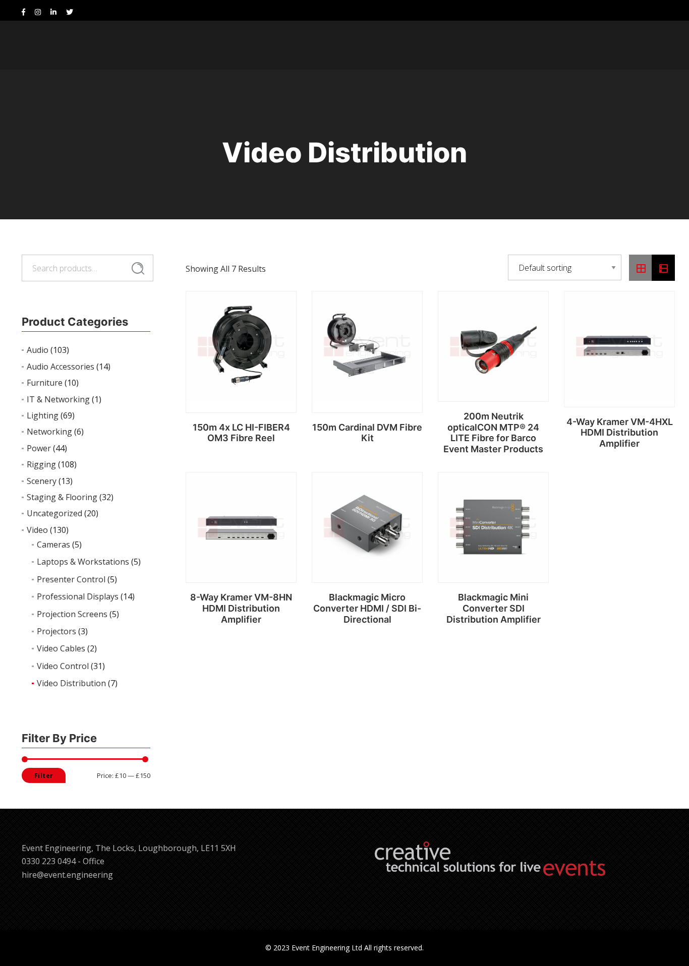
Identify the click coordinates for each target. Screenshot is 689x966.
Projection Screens (72, 614)
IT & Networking (58, 399)
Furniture (45, 382)
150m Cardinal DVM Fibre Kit (367, 433)
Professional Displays (78, 596)
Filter (43, 775)
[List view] (663, 268)
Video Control (63, 666)
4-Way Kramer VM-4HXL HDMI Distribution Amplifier (619, 432)
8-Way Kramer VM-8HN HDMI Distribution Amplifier (241, 608)
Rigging (41, 464)
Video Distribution (71, 683)
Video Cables (61, 648)
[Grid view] (640, 268)
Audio (37, 349)
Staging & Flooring (62, 497)
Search (138, 268)
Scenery (41, 481)
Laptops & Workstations (83, 561)
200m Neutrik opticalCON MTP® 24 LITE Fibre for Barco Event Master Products (493, 432)
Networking (49, 431)
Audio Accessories (60, 366)
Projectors (56, 631)
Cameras (53, 544)
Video (37, 529)
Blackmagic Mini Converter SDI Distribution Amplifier (493, 608)
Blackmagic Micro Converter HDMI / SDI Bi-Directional (367, 608)
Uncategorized (54, 513)
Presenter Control (71, 579)
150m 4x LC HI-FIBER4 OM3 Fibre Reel (241, 433)
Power (39, 448)
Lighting (43, 415)
